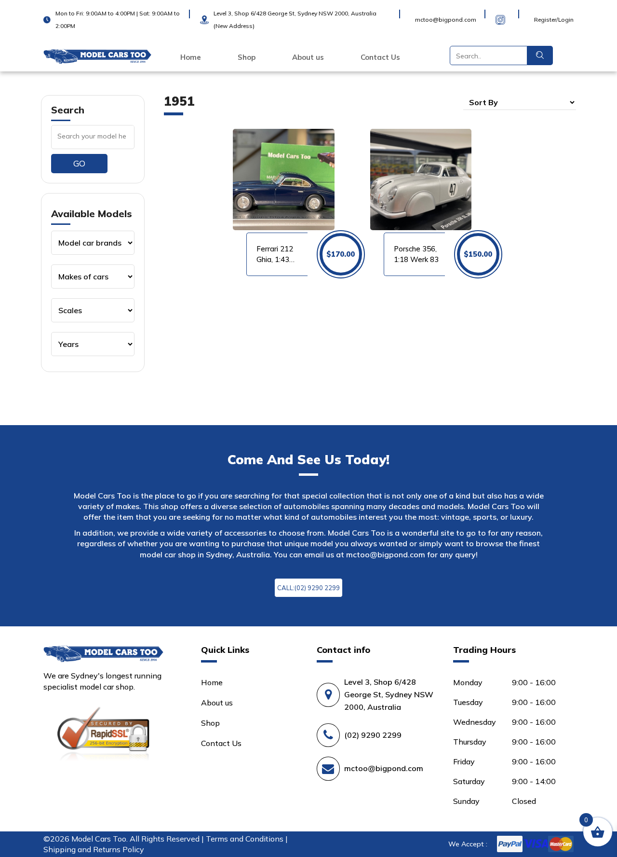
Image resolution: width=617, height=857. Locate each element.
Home (190, 57)
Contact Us (380, 57)
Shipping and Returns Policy (93, 849)
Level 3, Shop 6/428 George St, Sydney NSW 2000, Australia (388, 694)
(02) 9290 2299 (373, 735)
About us (308, 57)
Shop (246, 57)
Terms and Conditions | (247, 838)
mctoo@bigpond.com (385, 554)
